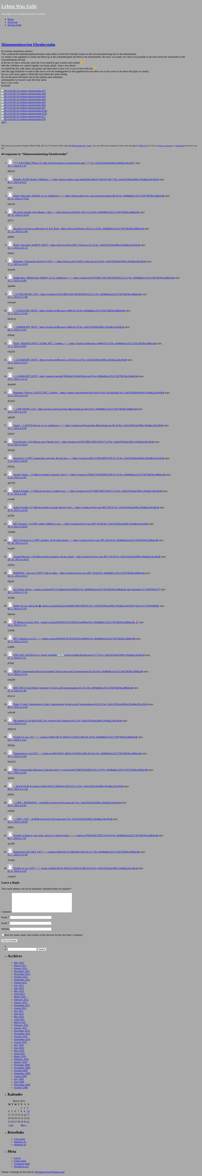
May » (24, 1125)
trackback (180, 145)
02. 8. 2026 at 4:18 (17, 871)
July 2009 (19, 1079)
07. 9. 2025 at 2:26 (17, 494)
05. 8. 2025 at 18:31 (18, 444)
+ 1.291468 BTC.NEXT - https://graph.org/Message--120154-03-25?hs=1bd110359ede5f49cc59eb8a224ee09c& (70, 359)
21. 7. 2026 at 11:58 (17, 854)
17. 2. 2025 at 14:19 (18, 264)
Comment (6, 911)
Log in (17, 1158)
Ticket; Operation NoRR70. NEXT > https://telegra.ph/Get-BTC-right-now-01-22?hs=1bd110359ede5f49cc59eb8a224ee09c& (76, 245)
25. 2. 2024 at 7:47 (17, 165)
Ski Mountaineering (77, 145)
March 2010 (20, 1056)
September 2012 (22, 979)
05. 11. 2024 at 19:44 (18, 198)
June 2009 (19, 1082)
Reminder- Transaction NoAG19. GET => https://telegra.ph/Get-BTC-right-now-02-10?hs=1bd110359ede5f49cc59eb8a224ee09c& (79, 261)
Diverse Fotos (14, 25)
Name (5, 917)
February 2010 (21, 1059)
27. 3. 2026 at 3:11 (17, 658)
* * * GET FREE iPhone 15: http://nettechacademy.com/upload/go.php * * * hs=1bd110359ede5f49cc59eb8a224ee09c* (74, 163)
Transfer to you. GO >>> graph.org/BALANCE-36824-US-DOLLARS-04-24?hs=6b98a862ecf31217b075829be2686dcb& (75, 737)
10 (28, 1111)
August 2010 (20, 1042)
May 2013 (19, 962)
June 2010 (19, 1048)
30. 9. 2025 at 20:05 (18, 526)
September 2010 (22, 1039)
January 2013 (20, 968)
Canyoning (19, 1139)
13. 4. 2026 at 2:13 (17, 723)
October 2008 (21, 1087)
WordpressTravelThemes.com (50, 1172)
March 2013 (20, 965)
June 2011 (19, 1013)
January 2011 (20, 1028)
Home (11, 19)
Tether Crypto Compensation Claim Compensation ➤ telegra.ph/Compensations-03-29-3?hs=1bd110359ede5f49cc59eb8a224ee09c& (80, 704)
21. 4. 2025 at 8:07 (17, 346)
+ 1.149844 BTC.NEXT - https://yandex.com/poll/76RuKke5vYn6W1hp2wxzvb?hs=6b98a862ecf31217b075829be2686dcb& (75, 376)
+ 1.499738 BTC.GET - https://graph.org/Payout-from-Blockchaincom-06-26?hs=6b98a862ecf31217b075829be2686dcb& (75, 409)
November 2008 (22, 1084)
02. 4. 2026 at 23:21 (18, 674)
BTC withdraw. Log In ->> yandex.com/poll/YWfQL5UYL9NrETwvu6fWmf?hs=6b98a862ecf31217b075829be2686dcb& (74, 638)
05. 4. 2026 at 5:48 (17, 690)
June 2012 (19, 988)
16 (25, 1114)
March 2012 (20, 996)
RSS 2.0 (142, 145)
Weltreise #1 (20, 1142)
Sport (89, 145)
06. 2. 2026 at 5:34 (17, 608)
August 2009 (20, 1076)
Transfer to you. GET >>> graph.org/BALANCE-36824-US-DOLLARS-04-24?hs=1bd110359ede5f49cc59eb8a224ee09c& (75, 868)
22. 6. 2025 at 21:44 (18, 395)
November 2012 (22, 974)
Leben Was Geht (19, 6)
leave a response (165, 145)
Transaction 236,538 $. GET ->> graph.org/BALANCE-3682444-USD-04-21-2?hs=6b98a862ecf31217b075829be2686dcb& (76, 851)
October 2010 (21, 1036)
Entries (20, 1161)
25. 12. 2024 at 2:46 (18, 231)
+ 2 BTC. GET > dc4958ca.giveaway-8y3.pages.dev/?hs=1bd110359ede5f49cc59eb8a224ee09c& (62, 819)
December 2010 (22, 1030)
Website (5, 929)
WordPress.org (21, 1166)
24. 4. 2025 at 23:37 (18, 362)
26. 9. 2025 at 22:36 (18, 510)
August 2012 (20, 982)
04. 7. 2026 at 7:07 (17, 838)
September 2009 (22, 1073)
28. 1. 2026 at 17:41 (18, 592)
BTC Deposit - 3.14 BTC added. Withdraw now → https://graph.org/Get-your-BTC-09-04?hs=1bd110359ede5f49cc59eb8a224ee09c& (81, 523)
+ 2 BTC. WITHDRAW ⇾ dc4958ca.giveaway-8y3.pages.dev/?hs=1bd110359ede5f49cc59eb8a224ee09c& (67, 802)
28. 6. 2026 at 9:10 (17, 805)
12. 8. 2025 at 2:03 (17, 477)
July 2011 (19, 1011)
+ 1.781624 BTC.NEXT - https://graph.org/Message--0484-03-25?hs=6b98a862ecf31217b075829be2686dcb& (69, 310)
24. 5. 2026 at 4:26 (17, 772)
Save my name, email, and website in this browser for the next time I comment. (43, 935)
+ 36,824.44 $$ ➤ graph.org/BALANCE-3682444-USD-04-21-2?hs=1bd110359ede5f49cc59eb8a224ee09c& (68, 786)
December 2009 (22, 1065)
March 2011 (20, 1022)
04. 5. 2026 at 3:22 (17, 740)
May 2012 (19, 991)
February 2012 (21, 999)
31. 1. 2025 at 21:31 (18, 247)
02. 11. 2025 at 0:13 (17, 576)
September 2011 (22, 1005)
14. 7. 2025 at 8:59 (17, 428)
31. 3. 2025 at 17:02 (18, 313)
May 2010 (19, 1050)
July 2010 (19, 1045)
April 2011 (19, 1019)
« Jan (10, 1125)
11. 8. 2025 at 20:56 (17, 461)
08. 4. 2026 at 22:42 (18, 707)
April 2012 (19, 994)
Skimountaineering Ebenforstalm (28, 44)
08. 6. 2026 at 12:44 (18, 789)
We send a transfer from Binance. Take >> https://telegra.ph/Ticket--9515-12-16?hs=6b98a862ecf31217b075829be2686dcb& (76, 212)
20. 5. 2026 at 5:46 (17, 756)
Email (5, 923)
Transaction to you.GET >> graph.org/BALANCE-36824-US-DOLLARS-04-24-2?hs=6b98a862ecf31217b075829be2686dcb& (77, 753)
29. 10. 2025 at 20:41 (18, 559)
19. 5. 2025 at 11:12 (17, 379)
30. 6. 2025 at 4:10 (17, 412)
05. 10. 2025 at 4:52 (18, 543)
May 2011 (19, 1016)
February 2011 (21, 1025)
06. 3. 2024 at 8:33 (17, 182)
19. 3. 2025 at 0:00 (17, 280)
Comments (22, 1163)
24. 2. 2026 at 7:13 (17, 625)
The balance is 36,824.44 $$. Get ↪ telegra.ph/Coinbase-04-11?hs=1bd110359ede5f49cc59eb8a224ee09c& (67, 720)
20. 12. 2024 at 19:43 (18, 215)
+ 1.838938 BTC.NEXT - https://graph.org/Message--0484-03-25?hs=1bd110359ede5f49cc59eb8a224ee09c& (68, 327)
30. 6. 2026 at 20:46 (18, 822)
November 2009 (22, 1067)
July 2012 (19, 985)
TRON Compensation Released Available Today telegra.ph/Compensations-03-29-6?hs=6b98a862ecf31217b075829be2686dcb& (78, 671)
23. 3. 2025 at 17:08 (18, 297)
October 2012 (21, 977)
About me (13, 22)
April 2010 (19, 1053)
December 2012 (22, 971)
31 (28, 1121)
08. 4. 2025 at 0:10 (17, 329)
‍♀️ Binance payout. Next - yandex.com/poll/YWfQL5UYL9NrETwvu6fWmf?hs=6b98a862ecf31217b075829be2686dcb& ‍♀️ (75, 622)
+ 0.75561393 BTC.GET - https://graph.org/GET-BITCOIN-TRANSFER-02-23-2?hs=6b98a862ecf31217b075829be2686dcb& (77, 294)
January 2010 (20, 1062)
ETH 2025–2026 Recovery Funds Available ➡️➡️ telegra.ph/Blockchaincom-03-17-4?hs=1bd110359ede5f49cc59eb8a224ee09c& (79, 655)
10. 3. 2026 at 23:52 (18, 641)
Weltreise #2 (20, 1144)
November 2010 (22, 1033)
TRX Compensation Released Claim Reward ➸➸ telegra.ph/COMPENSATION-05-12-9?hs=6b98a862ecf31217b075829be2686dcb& (80, 769)
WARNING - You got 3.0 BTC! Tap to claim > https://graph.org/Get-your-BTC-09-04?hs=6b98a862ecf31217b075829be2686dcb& (79, 573)
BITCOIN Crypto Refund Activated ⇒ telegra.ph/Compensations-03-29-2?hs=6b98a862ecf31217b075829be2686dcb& (73, 687)
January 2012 (20, 1002)
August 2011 (20, 1008)
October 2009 (21, 1070)
